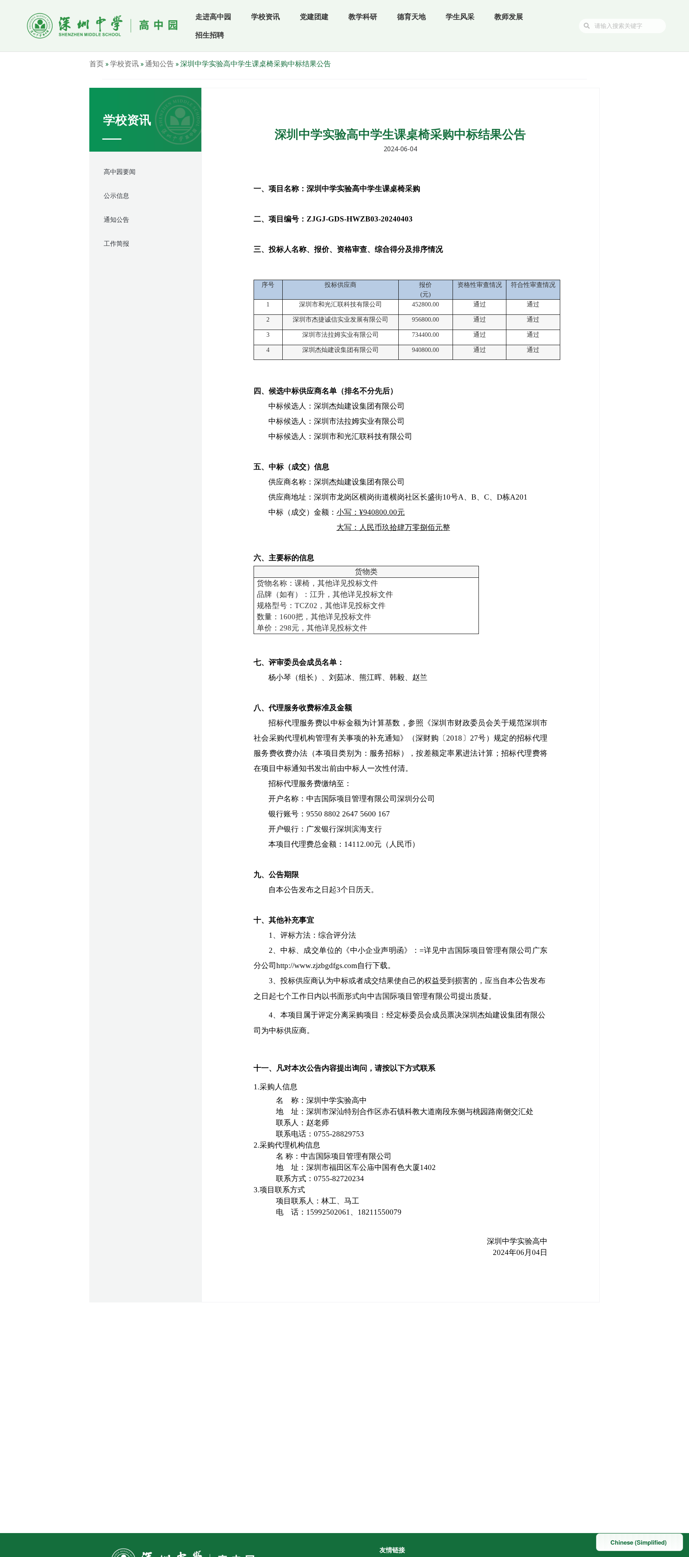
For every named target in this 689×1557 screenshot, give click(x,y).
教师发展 (508, 16)
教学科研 (362, 16)
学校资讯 (265, 16)
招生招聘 (209, 35)
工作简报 (116, 243)
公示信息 (116, 195)
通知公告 (159, 63)
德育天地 (411, 16)
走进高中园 (213, 16)
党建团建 (314, 16)
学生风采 (460, 16)
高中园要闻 (120, 171)
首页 (96, 63)
